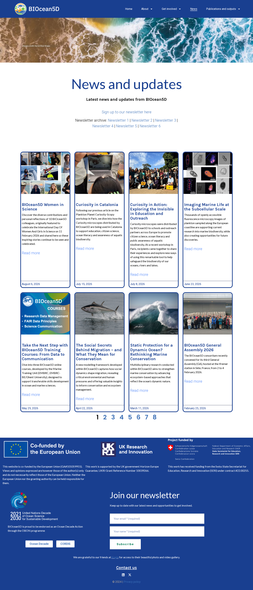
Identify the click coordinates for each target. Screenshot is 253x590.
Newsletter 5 (126, 126)
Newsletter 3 (165, 120)
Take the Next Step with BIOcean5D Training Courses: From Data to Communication (45, 352)
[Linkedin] (123, 574)
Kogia (115, 557)
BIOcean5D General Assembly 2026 (202, 347)
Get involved (169, 9)
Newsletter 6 (150, 126)
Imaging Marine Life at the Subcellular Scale (206, 207)
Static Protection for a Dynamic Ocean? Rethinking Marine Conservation (151, 352)
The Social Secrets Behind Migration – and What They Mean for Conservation (99, 352)
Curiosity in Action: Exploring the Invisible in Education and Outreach (152, 211)
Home (128, 9)
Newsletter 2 (141, 120)
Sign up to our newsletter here (126, 112)
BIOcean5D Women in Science (43, 207)
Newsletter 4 (102, 126)
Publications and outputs (221, 9)
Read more (31, 253)
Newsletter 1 (118, 120)
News (193, 9)
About (144, 9)
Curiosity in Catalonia (97, 204)
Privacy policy (132, 581)
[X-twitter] (129, 574)
